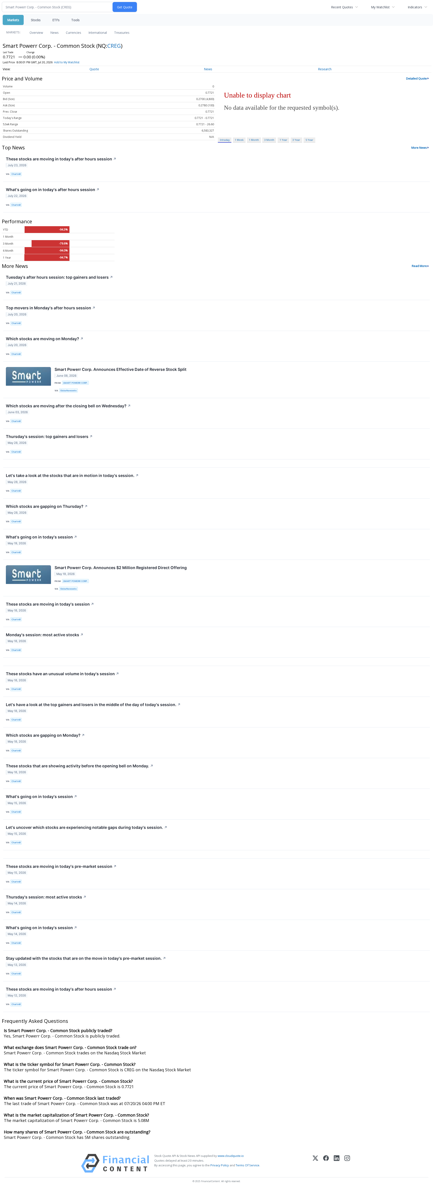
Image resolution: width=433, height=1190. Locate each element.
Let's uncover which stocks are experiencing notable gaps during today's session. (86, 827)
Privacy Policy (219, 1165)
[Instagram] (347, 1163)
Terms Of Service (247, 1165)
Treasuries (121, 32)
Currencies (73, 32)
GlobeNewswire (68, 390)
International (97, 32)
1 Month (254, 139)
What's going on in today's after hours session (52, 189)
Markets (13, 20)
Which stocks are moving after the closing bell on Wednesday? (68, 406)
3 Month (269, 139)
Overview (36, 32)
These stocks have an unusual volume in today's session (62, 673)
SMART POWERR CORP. (75, 383)
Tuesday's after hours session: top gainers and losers (59, 277)
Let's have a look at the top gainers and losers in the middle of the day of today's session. (93, 704)
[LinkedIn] (336, 1163)
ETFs (56, 20)
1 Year (283, 139)
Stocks (36, 20)
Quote (94, 69)
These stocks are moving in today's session (50, 604)
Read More (419, 266)
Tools (75, 20)
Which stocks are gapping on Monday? (45, 735)
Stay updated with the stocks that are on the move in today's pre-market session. (86, 958)
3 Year (296, 139)
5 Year (309, 139)
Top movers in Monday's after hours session (50, 307)
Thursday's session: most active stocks (46, 897)
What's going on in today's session (41, 537)
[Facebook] (326, 1163)
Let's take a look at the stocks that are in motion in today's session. (72, 475)
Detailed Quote (416, 78)
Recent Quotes (342, 7)
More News (419, 148)
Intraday (225, 139)
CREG (114, 45)
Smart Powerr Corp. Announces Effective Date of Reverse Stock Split (121, 369)
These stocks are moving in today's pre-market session (61, 866)
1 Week (239, 139)
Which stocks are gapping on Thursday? (47, 506)
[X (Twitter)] (315, 1163)
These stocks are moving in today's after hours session (61, 159)
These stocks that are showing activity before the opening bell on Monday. (79, 766)
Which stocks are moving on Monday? (44, 338)
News (54, 32)
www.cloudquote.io (231, 1156)
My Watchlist (380, 7)
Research (325, 69)
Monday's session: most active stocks (44, 634)
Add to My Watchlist (66, 62)
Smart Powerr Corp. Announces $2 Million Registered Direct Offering (121, 567)
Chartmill (16, 174)
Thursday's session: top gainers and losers (49, 436)
